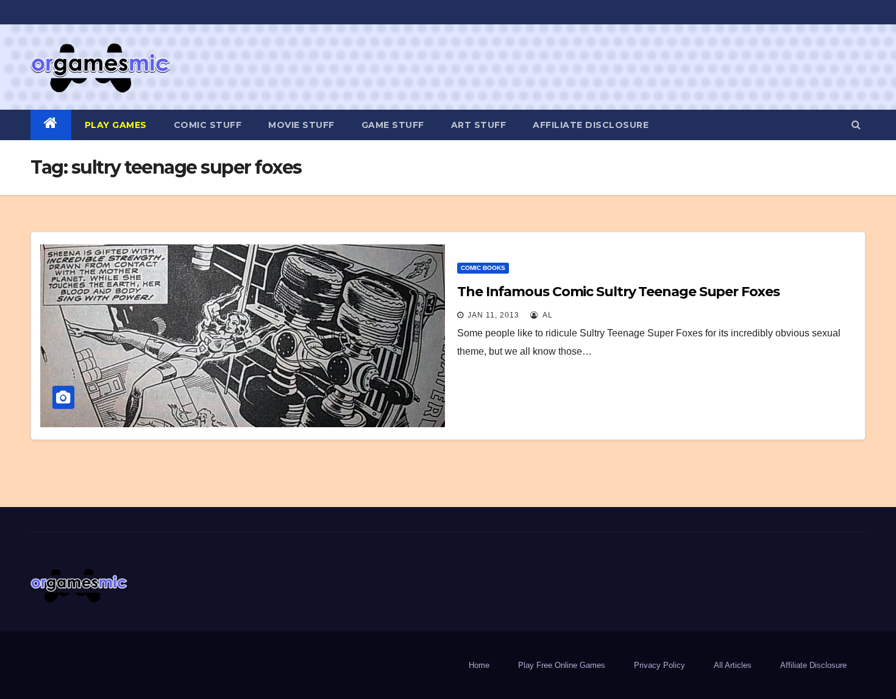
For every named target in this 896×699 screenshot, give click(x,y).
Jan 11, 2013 (493, 315)
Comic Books (483, 267)
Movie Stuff (301, 124)
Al (547, 315)
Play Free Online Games (561, 665)
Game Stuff (392, 124)
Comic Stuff (208, 124)
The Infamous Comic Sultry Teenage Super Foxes (618, 291)
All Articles (733, 665)
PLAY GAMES (116, 124)
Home (479, 665)
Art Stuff (479, 124)
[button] (856, 124)
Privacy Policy (659, 665)
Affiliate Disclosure (591, 124)
